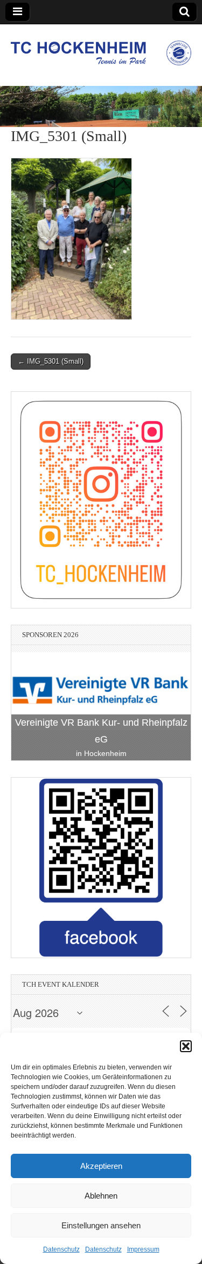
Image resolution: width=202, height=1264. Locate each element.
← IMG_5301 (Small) (50, 361)
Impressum (143, 1249)
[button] (185, 1046)
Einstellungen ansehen (101, 1225)
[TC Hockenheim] (101, 47)
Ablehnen (101, 1195)
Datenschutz (61, 1249)
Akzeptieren (101, 1166)
